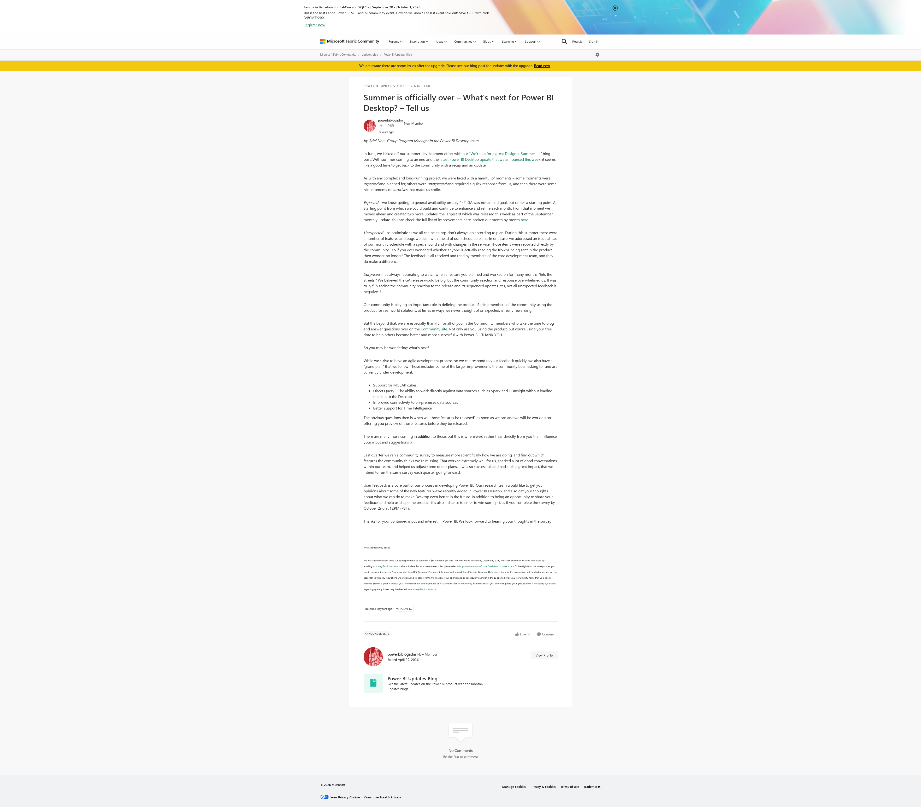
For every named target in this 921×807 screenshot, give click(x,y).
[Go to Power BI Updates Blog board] (373, 683)
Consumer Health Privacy (382, 797)
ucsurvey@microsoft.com (386, 566)
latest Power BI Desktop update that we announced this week (490, 159)
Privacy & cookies (543, 786)
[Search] (564, 41)
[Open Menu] (597, 54)
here (524, 219)
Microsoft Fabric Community (338, 54)
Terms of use (570, 786)
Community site (434, 328)
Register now (314, 24)
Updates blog (369, 54)
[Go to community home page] (349, 41)
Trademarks (592, 786)
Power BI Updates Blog (398, 54)
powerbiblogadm (390, 120)
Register (578, 41)
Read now (542, 65)
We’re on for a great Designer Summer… (505, 153)
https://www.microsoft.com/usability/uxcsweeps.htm (486, 566)
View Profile (544, 655)
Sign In (593, 41)
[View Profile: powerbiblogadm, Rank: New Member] (370, 126)
